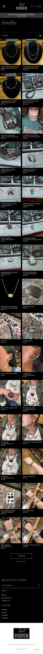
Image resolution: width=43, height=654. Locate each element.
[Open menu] (4, 6)
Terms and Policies (21, 649)
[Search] (36, 6)
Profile (4, 612)
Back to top (21, 561)
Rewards (5, 618)
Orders (4, 610)
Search (4, 595)
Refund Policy (7, 598)
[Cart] (40, 6)
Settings (5, 615)
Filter (6, 35)
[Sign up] (39, 585)
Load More (21, 556)
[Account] (38, 6)
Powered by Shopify (29, 644)
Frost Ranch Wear (18, 644)
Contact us (6, 601)
